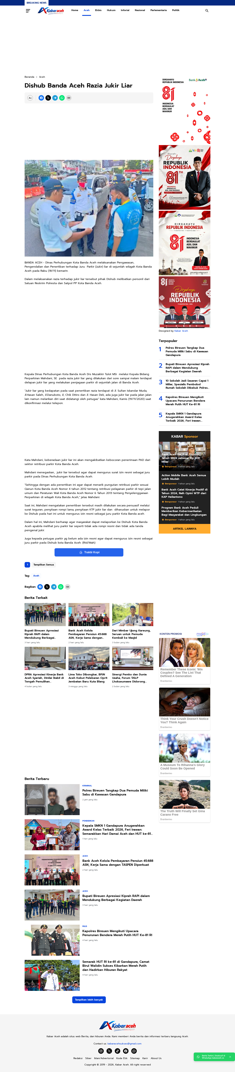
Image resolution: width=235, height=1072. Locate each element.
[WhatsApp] (62, 98)
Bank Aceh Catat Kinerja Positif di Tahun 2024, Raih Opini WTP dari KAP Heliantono (184, 493)
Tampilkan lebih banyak (89, 1000)
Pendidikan (88, 820)
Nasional (140, 10)
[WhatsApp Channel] (134, 1051)
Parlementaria (159, 10)
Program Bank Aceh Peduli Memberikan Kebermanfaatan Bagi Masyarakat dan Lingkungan (184, 511)
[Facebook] (41, 98)
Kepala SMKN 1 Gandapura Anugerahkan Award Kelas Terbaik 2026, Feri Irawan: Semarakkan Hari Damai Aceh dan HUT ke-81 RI (116, 830)
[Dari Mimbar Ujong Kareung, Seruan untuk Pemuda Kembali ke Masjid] (132, 614)
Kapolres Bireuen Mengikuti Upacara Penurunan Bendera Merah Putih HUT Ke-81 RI (117, 933)
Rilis (84, 926)
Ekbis (98, 10)
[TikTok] (117, 1051)
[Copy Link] (69, 98)
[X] (48, 98)
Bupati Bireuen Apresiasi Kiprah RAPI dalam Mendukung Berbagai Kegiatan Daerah (42, 634)
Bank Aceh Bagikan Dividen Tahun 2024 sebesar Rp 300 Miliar (181, 458)
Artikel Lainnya (184, 529)
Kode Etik (121, 1058)
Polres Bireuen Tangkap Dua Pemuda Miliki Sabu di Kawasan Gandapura (115, 793)
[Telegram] (55, 98)
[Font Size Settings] (30, 98)
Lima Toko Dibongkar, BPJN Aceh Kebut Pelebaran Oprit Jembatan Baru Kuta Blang (87, 678)
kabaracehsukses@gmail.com (124, 1043)
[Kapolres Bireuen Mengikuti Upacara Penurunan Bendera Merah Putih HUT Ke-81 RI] (52, 940)
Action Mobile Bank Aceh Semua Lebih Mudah (184, 477)
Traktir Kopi (91, 552)
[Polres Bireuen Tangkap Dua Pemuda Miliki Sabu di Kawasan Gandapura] (52, 799)
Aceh (87, 10)
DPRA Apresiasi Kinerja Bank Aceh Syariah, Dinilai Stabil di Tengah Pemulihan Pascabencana (44, 678)
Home (74, 10)
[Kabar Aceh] (51, 10)
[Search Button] (207, 10)
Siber (88, 1058)
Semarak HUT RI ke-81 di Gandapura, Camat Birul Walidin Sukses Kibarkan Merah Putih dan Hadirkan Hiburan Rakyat (115, 966)
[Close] (230, 1057)
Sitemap (135, 1058)
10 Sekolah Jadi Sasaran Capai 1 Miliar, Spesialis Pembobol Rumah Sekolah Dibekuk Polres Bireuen (187, 384)
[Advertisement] (117, 45)
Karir (145, 1058)
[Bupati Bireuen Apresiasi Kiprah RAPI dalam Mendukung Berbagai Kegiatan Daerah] (45, 614)
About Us (156, 1058)
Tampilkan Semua (44, 564)
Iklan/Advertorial (104, 1058)
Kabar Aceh (181, 331)
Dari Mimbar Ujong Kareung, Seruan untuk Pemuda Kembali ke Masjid (131, 634)
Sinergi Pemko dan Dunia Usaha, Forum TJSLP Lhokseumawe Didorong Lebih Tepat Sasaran (129, 678)
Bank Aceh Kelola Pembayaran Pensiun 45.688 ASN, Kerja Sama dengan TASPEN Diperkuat (87, 634)
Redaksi (78, 1058)
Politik (176, 10)
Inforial (125, 10)
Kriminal (87, 785)
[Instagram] (101, 1051)
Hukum (111, 10)
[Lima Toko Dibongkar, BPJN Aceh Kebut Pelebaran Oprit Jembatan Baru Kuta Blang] (89, 658)
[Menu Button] (28, 10)
